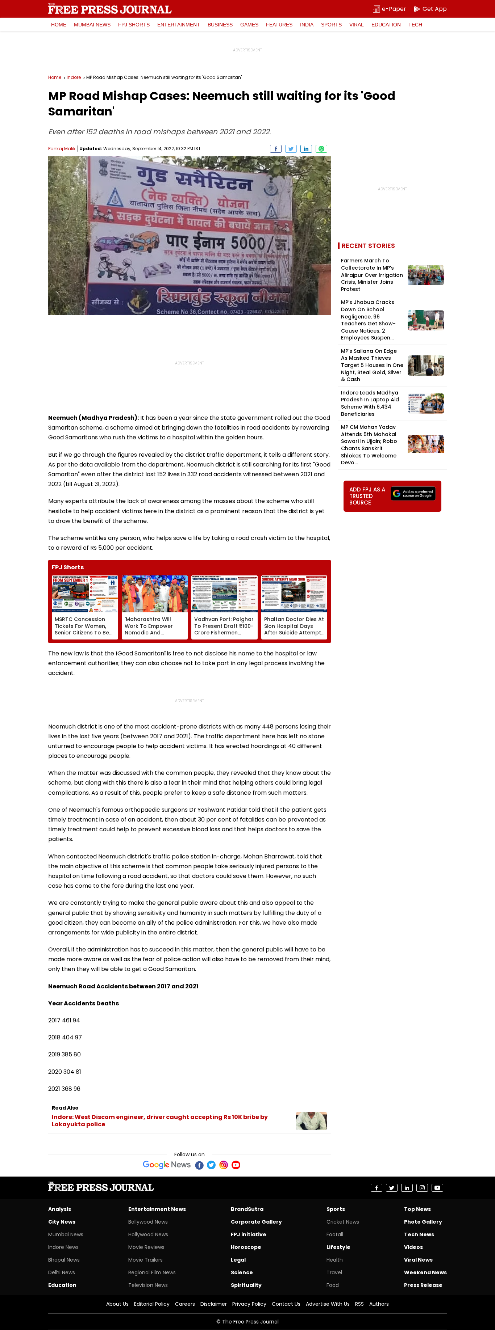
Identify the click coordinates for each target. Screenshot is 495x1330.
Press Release (423, 1285)
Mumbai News (92, 25)
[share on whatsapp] (321, 149)
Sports (331, 25)
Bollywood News (148, 1221)
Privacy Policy (249, 1304)
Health (334, 1259)
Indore (74, 77)
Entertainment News (157, 1209)
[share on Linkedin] (306, 149)
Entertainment (178, 25)
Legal (238, 1259)
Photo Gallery (423, 1221)
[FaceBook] (199, 1165)
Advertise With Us (328, 1304)
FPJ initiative (248, 1234)
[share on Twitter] (291, 149)
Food (332, 1285)
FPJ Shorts (134, 25)
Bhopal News (64, 1259)
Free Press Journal (110, 8)
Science (242, 1272)
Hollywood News (148, 1234)
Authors (379, 1304)
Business (220, 25)
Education (386, 25)
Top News (417, 1209)
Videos (413, 1247)
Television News (148, 1285)
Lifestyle (338, 1247)
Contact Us (286, 1304)
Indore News (63, 1247)
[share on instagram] (422, 1188)
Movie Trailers (145, 1259)
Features (279, 25)
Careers (185, 1304)
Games (249, 25)
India (306, 25)
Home (58, 25)
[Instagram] (223, 1165)
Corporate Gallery (256, 1221)
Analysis (59, 1209)
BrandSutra (247, 1209)
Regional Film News (152, 1272)
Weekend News (425, 1272)
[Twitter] (211, 1165)
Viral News (418, 1259)
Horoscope (246, 1247)
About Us (117, 1304)
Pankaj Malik (61, 148)
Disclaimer (213, 1304)
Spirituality (246, 1285)
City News (61, 1221)
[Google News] (167, 1165)
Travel (334, 1272)
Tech (415, 25)
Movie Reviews (146, 1247)
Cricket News (342, 1221)
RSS (359, 1304)
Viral (356, 25)
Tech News (419, 1234)
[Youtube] (236, 1165)
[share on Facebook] (276, 149)
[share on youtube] (437, 1188)
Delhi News (61, 1272)
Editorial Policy (152, 1304)
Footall (334, 1234)
